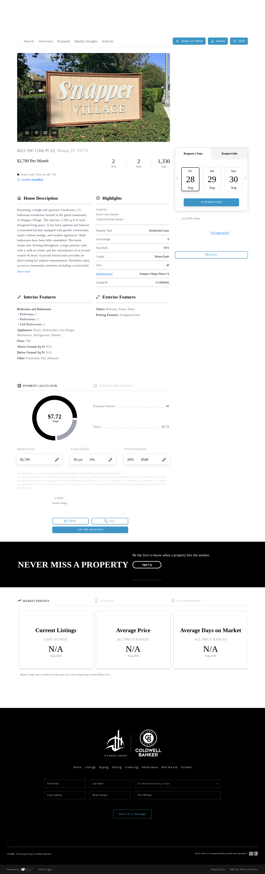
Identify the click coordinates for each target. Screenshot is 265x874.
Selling (116, 767)
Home (77, 767)
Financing (131, 767)
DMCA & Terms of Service (244, 869)
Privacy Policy (218, 869)
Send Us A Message (132, 814)
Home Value (150, 767)
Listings (90, 767)
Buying (103, 767)
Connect (186, 767)
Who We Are (169, 767)
